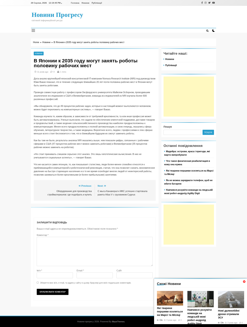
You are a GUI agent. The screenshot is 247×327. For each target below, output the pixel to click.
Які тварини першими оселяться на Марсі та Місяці (170, 311)
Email (80, 270)
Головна (75, 3)
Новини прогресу (57, 14)
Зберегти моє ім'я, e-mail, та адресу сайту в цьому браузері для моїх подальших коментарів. (85, 283)
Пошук (168, 126)
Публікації (97, 3)
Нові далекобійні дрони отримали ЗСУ (228, 314)
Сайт (119, 270)
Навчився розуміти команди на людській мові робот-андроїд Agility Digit (199, 316)
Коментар (42, 235)
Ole (161, 320)
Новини (85, 3)
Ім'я (39, 270)
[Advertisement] (189, 97)
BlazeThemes (118, 321)
